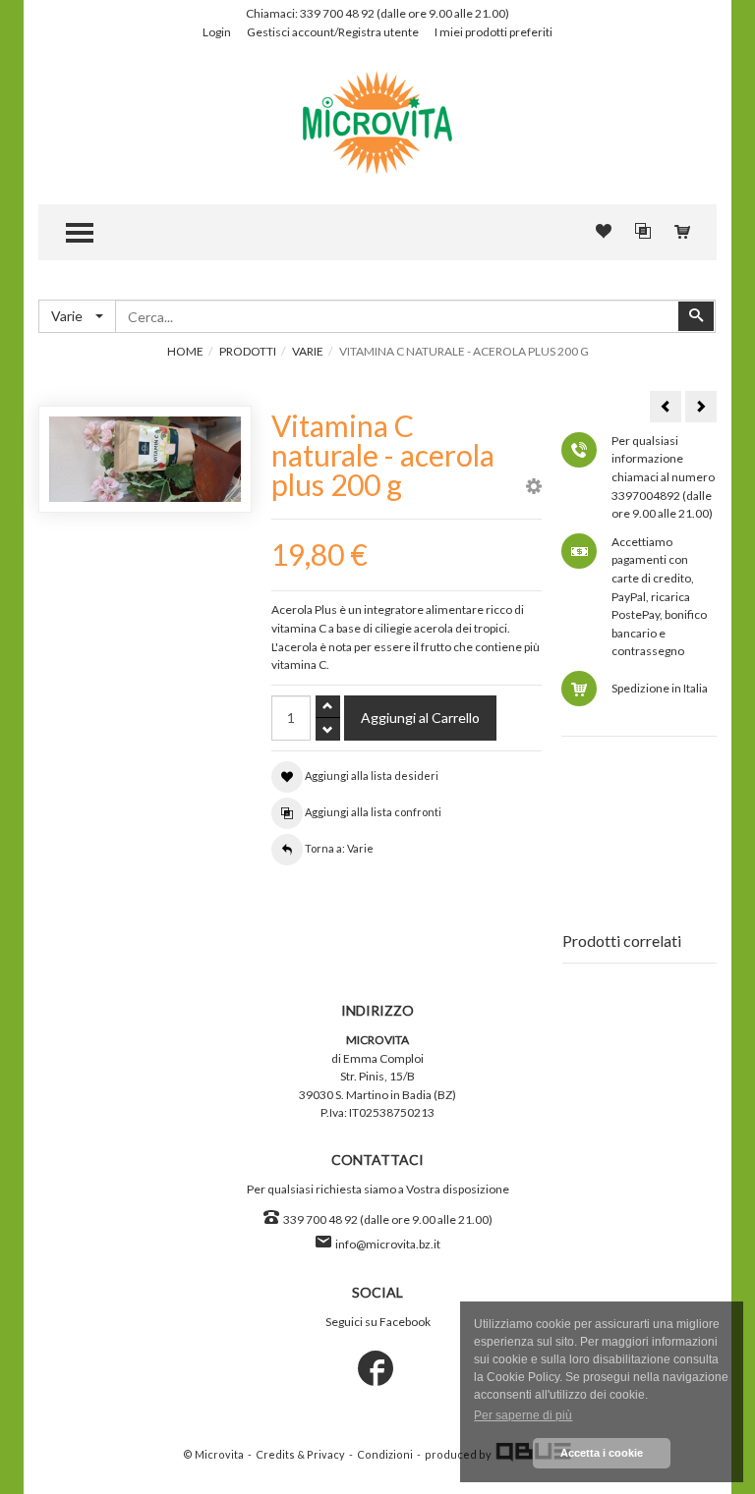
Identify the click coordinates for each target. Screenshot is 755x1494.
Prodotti (247, 351)
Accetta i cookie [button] (601, 1453)
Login (217, 32)
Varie (307, 351)
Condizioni (385, 1455)
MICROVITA (377, 1039)
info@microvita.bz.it (387, 1244)
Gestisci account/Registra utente (333, 32)
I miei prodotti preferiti (493, 32)
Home (185, 351)
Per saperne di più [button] (523, 1415)
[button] (534, 488)
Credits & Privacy (300, 1455)
